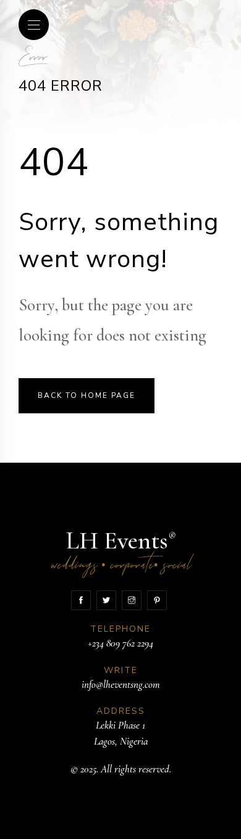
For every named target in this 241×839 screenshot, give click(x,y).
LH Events (121, 552)
